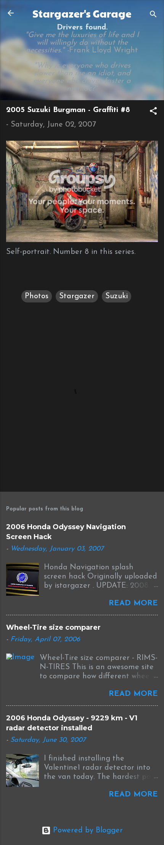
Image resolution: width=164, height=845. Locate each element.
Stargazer (77, 296)
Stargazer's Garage (82, 13)
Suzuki (116, 296)
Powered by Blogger (87, 830)
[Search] (153, 15)
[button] (153, 112)
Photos (36, 296)
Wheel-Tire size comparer (53, 627)
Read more (133, 603)
